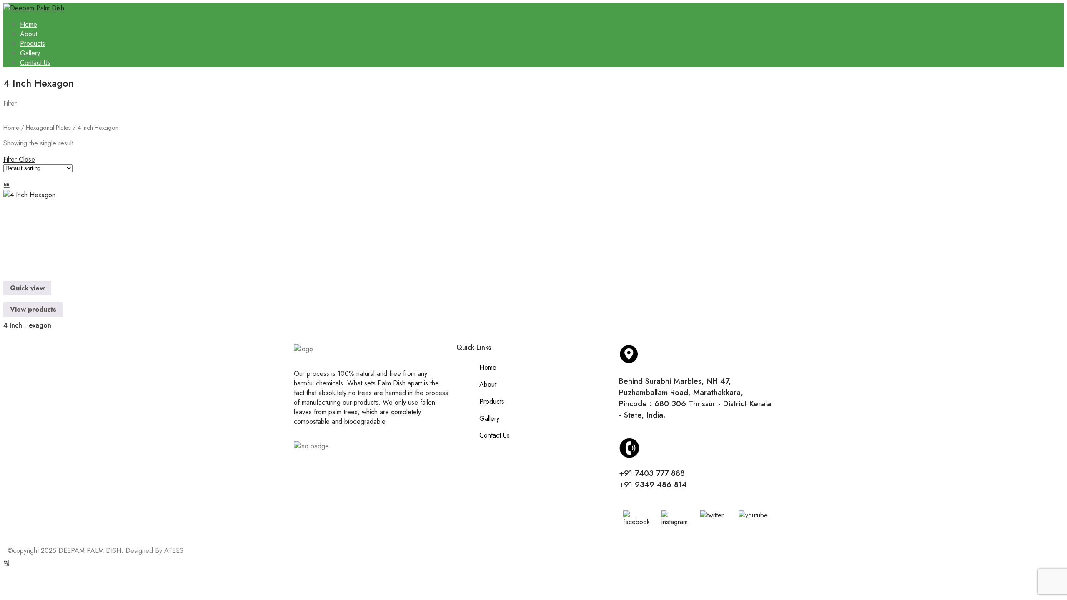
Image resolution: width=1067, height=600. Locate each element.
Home (28, 24)
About (28, 34)
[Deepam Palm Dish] (33, 8)
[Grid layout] (6, 185)
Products (32, 43)
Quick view (27, 288)
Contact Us (35, 63)
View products (33, 309)
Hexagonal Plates (48, 127)
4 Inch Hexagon (27, 325)
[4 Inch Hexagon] (33, 229)
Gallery (30, 53)
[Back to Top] (6, 563)
